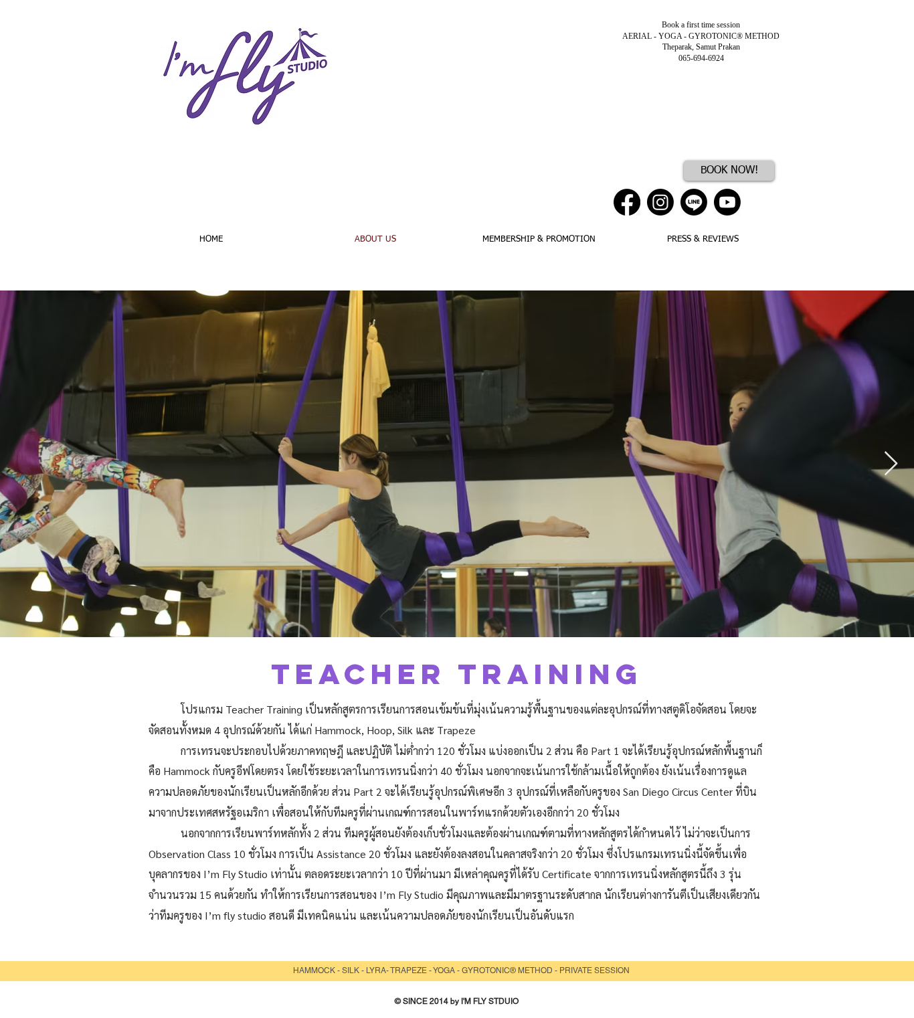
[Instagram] (660, 202)
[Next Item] (891, 464)
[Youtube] (727, 202)
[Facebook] (627, 202)
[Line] (693, 202)
